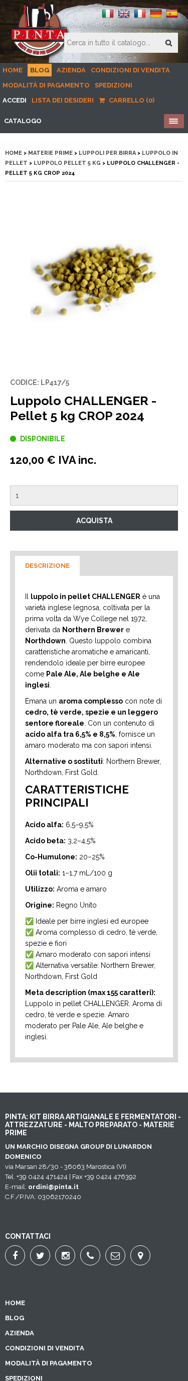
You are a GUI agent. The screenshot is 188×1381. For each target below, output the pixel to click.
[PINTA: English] (124, 17)
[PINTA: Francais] (140, 17)
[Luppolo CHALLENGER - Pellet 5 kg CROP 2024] (94, 279)
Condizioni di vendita (130, 70)
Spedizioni (113, 85)
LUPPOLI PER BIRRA (107, 153)
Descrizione (47, 565)
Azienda (71, 70)
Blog (39, 70)
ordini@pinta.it (53, 1187)
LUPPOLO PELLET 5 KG (67, 163)
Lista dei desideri (63, 100)
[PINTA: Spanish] (172, 17)
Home (13, 70)
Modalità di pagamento (46, 85)
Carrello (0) (130, 100)
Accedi (15, 100)
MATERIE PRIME (50, 153)
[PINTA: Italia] (108, 17)
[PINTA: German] (156, 17)
